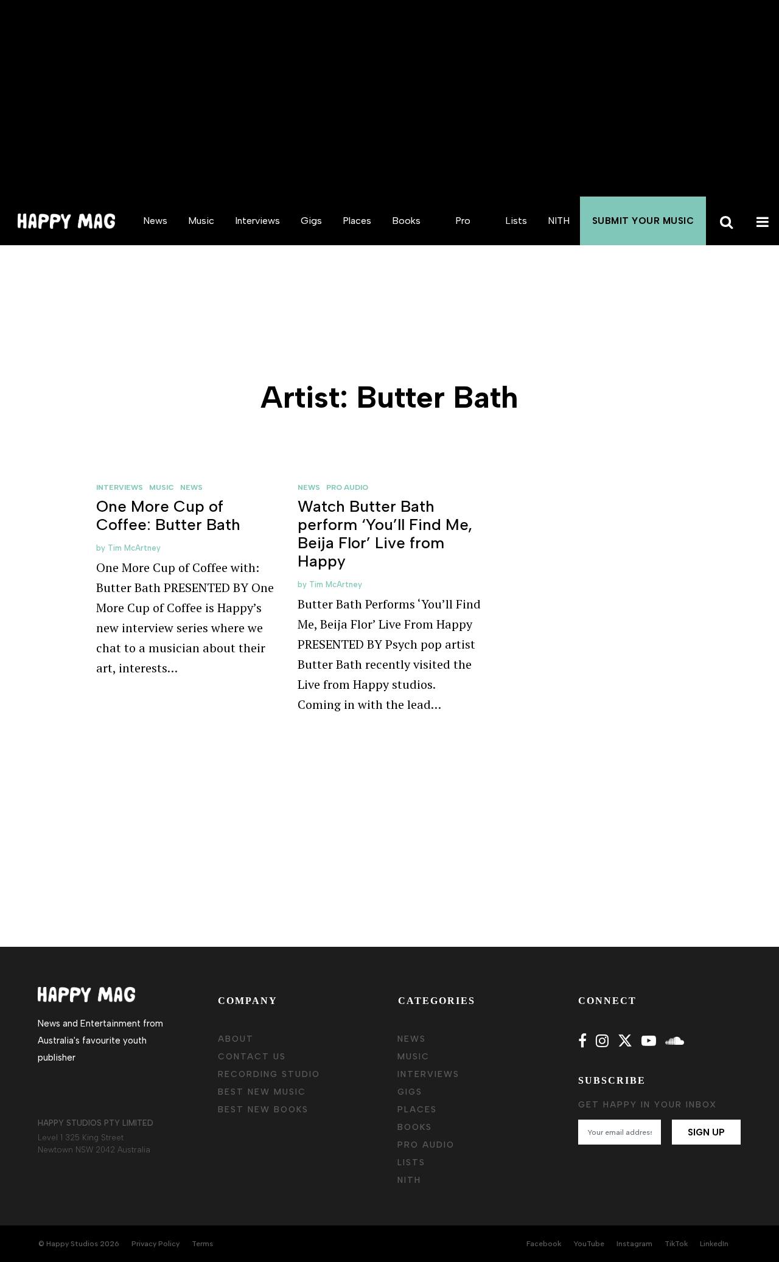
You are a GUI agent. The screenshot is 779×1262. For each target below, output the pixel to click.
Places (357, 220)
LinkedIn (714, 1243)
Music (201, 220)
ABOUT (236, 1039)
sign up (706, 1132)
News (155, 220)
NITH (559, 220)
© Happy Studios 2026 (78, 1243)
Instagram (634, 1243)
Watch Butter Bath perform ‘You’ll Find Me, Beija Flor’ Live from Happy (385, 534)
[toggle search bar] (724, 221)
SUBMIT (643, 220)
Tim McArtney (134, 548)
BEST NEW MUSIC (262, 1092)
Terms (202, 1243)
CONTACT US (252, 1056)
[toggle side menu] (760, 221)
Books (406, 220)
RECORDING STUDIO (269, 1074)
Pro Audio (463, 245)
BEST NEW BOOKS (263, 1109)
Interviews (257, 220)
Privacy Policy (155, 1243)
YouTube (588, 1243)
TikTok (676, 1243)
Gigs (311, 220)
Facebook (543, 1243)
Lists (516, 220)
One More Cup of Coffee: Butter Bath (168, 515)
